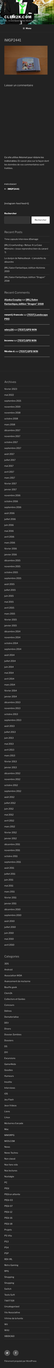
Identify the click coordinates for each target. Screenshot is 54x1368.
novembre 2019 (12, 406)
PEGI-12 (8, 1212)
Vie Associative (12, 1312)
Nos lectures (10, 1170)
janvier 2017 (10, 489)
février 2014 (10, 690)
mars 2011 (9, 891)
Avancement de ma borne (17, 981)
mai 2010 (9, 939)
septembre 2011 (12, 862)
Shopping (9, 1277)
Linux (7, 1117)
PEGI (6, 1188)
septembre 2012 (12, 791)
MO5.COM (9, 1141)
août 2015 (9, 584)
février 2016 (10, 548)
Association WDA (13, 975)
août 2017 (9, 454)
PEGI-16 (8, 1218)
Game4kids (10, 1064)
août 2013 (9, 726)
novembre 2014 (12, 637)
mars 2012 (9, 826)
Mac (6, 1129)
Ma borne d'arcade (13, 1123)
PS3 (6, 1241)
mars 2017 (9, 477)
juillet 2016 (10, 519)
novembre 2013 (12, 708)
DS (5, 1046)
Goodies (8, 1070)
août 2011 (9, 868)
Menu (28, 28)
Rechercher (10, 213)
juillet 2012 (10, 803)
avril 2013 (9, 749)
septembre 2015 (12, 578)
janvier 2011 (10, 903)
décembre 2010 (12, 909)
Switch (7, 1289)
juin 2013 (9, 738)
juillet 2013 (10, 732)
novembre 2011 (12, 850)
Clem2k (8, 993)
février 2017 (10, 483)
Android (8, 969)
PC (5, 1182)
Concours (9, 1005)
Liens (7, 1111)
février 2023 (10, 389)
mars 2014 (9, 684)
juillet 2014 (10, 661)
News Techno (11, 1153)
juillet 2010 (10, 927)
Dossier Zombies (12, 1034)
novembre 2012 (12, 779)
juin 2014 (9, 667)
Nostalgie (9, 1176)
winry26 (9, 329)
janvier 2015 (10, 625)
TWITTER (9, 1300)
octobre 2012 (11, 785)
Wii (6, 1324)
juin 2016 (9, 525)
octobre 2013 (11, 714)
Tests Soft (9, 1295)
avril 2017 (9, 472)
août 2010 (9, 921)
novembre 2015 (12, 566)
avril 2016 (9, 536)
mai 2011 (8, 885)
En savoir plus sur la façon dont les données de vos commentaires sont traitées (26, 164)
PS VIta (8, 1235)
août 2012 (9, 797)
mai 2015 (9, 602)
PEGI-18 (8, 1224)
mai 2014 (9, 673)
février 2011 (10, 897)
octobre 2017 (11, 442)
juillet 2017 (10, 460)
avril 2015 (9, 607)
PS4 (6, 1247)
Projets (8, 1229)
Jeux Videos (10, 1105)
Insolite (8, 1082)
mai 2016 (9, 531)
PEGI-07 (8, 1206)
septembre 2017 (12, 448)
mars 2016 (9, 542)
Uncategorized (11, 1306)
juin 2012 (9, 808)
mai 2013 (9, 744)
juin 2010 (9, 933)
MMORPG (9, 1135)
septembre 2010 (12, 915)
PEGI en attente (12, 1194)
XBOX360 (9, 1336)
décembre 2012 (12, 773)
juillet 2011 (9, 874)
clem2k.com (18, 17)
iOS (6, 1093)
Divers (7, 1028)
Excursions (9, 1058)
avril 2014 (9, 678)
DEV (6, 1023)
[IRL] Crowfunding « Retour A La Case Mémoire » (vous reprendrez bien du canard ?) (26, 249)
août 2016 (9, 513)
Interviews (9, 1088)
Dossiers (8, 1040)
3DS (6, 963)
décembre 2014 (12, 631)
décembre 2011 (12, 844)
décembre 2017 (12, 430)
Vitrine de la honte (13, 1318)
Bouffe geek (10, 987)
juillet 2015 (10, 590)
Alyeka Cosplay (13, 299)
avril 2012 (9, 820)
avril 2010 (9, 945)
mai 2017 (9, 466)
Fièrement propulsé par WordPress (20, 1361)
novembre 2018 (12, 412)
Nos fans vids (11, 1164)
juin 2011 (8, 879)
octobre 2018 (11, 418)
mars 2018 (9, 424)
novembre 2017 (12, 436)
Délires (8, 1011)
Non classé (9, 1158)
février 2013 (10, 761)
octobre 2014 (11, 643)
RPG (6, 1271)
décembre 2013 (12, 702)
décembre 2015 (12, 560)
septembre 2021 (12, 401)
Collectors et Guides (14, 999)
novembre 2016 (12, 495)
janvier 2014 (10, 696)
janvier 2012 (10, 838)
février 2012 (10, 832)
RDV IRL (8, 1259)
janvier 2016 (10, 554)
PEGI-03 (8, 1200)
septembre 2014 (12, 649)
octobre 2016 (11, 501)
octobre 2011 (11, 856)
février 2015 (10, 619)
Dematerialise (11, 1017)
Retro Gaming (11, 1265)
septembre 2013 (12, 720)
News (7, 1147)
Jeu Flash (9, 1099)
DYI (6, 1052)
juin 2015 (9, 596)
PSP (6, 1253)
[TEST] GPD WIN (27, 329)
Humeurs (9, 1076)
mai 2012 (9, 814)
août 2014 (9, 655)
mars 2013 (9, 755)
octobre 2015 (11, 572)
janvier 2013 (10, 767)
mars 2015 (9, 613)
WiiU (6, 1330)
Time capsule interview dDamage (21, 239)
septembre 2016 (12, 507)
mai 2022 (9, 395)
